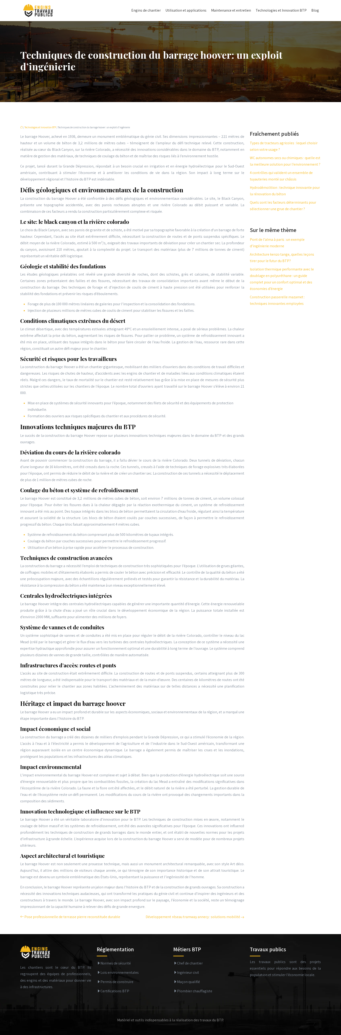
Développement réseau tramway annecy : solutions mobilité (193, 916)
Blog (315, 10)
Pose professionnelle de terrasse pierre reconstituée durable (72, 916)
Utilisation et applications (185, 10)
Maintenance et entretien (231, 10)
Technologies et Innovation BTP (281, 10)
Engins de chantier (146, 10)
